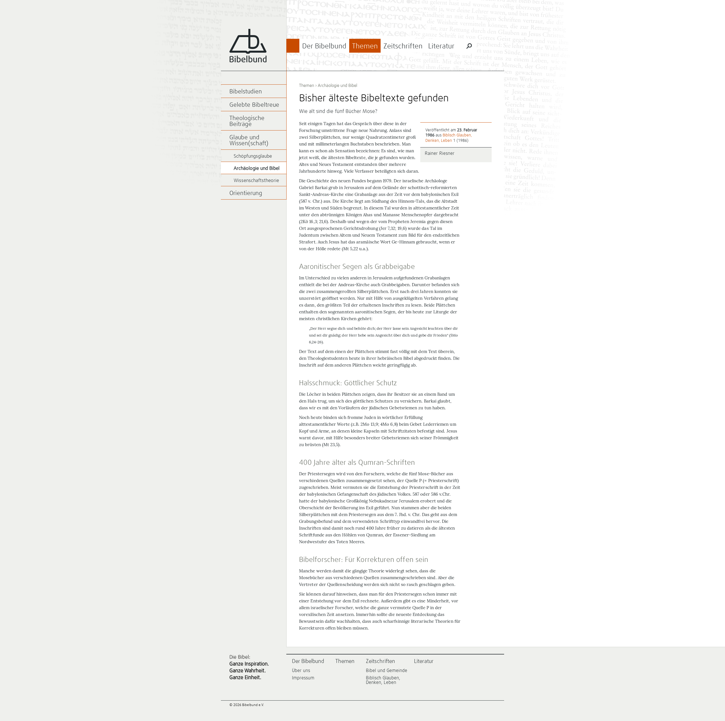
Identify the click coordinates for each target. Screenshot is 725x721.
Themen (365, 46)
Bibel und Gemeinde (386, 670)
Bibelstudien (245, 92)
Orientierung (245, 193)
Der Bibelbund (324, 46)
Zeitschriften (403, 46)
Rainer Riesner (440, 153)
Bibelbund (247, 46)
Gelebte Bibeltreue (254, 105)
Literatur (441, 46)
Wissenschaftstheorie (256, 180)
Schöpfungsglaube (253, 156)
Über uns (301, 670)
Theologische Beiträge (247, 121)
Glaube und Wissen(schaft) (248, 141)
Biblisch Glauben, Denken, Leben (383, 680)
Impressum (303, 678)
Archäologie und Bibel (337, 86)
